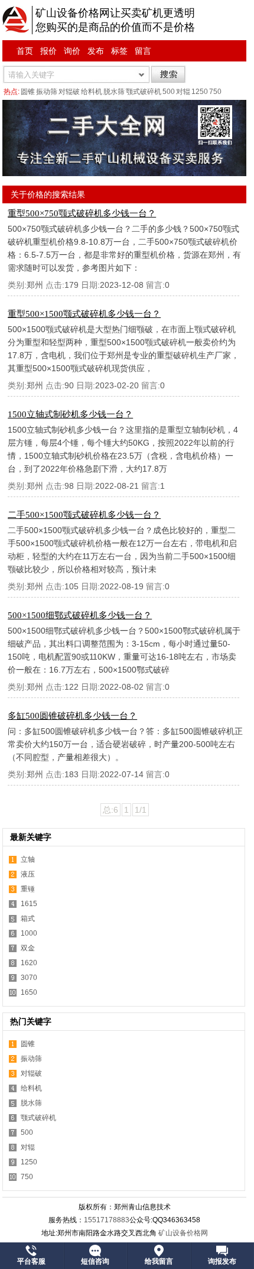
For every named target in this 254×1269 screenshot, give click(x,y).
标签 (119, 51)
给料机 (91, 91)
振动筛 (46, 91)
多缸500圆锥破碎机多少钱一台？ (72, 715)
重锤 (28, 889)
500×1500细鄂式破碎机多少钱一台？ (80, 615)
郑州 (35, 285)
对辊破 (69, 91)
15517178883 (106, 1220)
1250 (199, 91)
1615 (29, 904)
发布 (95, 51)
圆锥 (28, 91)
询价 (72, 51)
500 (168, 91)
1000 (29, 933)
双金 (28, 948)
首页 (25, 51)
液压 (28, 874)
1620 (29, 963)
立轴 (28, 859)
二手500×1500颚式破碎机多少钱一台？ (84, 515)
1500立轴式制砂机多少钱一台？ (70, 414)
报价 (48, 51)
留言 (143, 51)
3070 (29, 977)
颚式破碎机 (143, 91)
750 (215, 91)
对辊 (183, 91)
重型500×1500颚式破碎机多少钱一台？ (84, 314)
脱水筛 (114, 91)
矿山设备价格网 (183, 1233)
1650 (29, 992)
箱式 (28, 918)
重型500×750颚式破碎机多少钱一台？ (82, 213)
